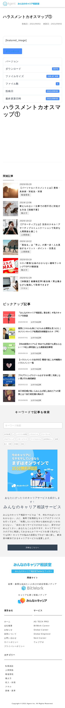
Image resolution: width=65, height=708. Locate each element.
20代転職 (7, 434)
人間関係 (25, 235)
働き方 (24, 213)
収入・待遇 (7, 444)
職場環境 (25, 195)
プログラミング (9, 439)
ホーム (7, 622)
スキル (24, 288)
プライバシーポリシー (14, 646)
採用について (10, 634)
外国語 (16, 444)
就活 (22, 444)
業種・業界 (10, 691)
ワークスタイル (35, 439)
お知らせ (8, 630)
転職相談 (9, 666)
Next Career (40, 638)
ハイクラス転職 (21, 434)
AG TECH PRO (41, 622)
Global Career (41, 630)
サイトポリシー (11, 642)
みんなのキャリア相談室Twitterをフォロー (32, 571)
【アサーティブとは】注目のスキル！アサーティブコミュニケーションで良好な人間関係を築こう (40, 228)
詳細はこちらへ (32, 547)
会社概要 (8, 626)
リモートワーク (22, 439)
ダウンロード (13, 51)
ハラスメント (33, 434)
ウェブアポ (39, 642)
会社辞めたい (47, 439)
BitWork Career (42, 626)
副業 (56, 439)
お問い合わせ (10, 638)
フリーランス (45, 434)
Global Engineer (42, 634)
